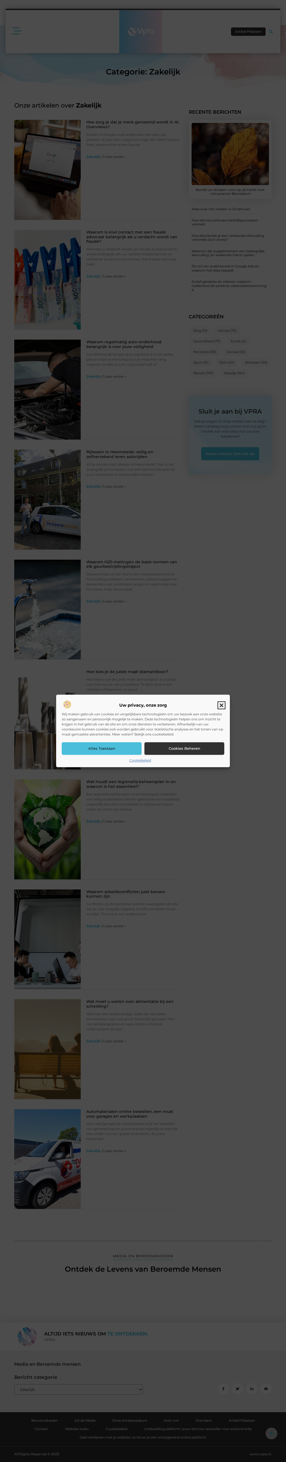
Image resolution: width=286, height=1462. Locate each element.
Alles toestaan (101, 748)
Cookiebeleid (140, 760)
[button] (221, 705)
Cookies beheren (184, 748)
